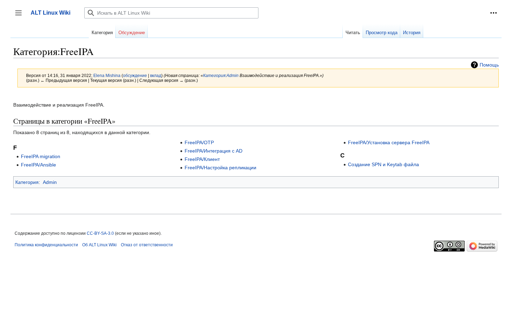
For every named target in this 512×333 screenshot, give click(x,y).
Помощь (489, 65)
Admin (50, 182)
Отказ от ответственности (147, 244)
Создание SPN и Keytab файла (383, 164)
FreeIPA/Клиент (202, 159)
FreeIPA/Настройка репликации (220, 167)
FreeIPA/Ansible (38, 165)
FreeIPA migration (40, 156)
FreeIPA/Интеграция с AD (213, 151)
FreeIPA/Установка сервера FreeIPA (388, 142)
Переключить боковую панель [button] (20, 16)
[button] (494, 13)
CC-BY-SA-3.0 (100, 233)
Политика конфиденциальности (46, 244)
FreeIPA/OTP (199, 142)
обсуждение (135, 75)
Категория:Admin (221, 75)
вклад (155, 75)
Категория (27, 182)
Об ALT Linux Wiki (99, 244)
